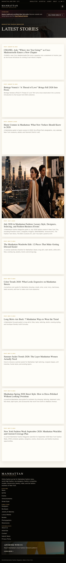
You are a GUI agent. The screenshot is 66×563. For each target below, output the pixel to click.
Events (4, 496)
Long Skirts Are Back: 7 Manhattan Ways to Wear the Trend (31, 319)
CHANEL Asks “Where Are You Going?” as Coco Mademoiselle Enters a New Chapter (27, 51)
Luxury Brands (6, 514)
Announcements (7, 498)
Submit (49, 1)
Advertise (42, 1)
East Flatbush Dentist (21, 16)
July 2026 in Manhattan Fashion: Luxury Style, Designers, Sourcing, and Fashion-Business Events (30, 225)
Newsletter (34, 1)
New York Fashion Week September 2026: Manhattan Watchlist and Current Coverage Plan (33, 432)
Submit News (6, 536)
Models (4, 517)
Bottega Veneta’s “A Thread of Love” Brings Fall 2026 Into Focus (31, 88)
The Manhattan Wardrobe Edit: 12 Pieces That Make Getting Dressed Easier (31, 245)
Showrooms (5, 523)
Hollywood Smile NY (55, 15)
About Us (5, 528)
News (3, 490)
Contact (4, 533)
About (55, 1)
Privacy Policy (6, 539)
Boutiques (5, 509)
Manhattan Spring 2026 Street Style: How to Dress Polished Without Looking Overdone (31, 395)
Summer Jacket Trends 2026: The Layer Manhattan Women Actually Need (31, 357)
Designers (5, 506)
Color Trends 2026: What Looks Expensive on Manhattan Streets (30, 283)
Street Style (5, 501)
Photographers (6, 520)
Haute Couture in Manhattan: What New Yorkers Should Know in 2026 (32, 126)
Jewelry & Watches (8, 512)
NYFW (4, 493)
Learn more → (8, 551)
